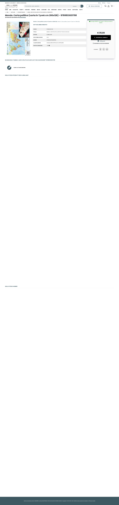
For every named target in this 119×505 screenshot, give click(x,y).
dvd (49, 9)
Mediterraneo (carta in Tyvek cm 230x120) (59, 412)
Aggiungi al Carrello (102, 37)
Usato (81, 9)
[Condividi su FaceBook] (100, 49)
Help (104, 2)
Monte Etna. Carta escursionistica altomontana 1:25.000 (59, 99)
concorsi (27, 9)
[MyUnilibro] (108, 6)
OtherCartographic (51, 40)
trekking (33, 9)
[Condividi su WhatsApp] (107, 49)
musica (59, 9)
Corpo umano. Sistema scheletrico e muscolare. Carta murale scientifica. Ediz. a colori (59, 310)
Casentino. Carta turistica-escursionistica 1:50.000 (59, 133)
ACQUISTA (60, 108)
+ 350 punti (102, 41)
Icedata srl (86, 500)
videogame (54, 9)
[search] (82, 6)
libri (10, 9)
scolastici (15, 9)
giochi (69, 9)
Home (6, 9)
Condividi (96, 49)
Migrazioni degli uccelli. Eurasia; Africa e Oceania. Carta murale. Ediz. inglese (59, 378)
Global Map (49, 34)
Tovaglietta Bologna (59, 446)
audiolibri (43, 9)
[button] (112, 6)
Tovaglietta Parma (59, 480)
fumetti (21, 9)
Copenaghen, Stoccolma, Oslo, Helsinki (60, 344)
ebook (38, 9)
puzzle (64, 9)
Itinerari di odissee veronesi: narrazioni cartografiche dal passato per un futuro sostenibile (59, 201)
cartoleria (75, 9)
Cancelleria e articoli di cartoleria (55, 42)
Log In (109, 2)
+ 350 (48, 45)
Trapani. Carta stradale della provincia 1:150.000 (59, 235)
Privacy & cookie (92, 500)
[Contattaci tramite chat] (105, 6)
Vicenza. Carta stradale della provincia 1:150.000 (59, 167)
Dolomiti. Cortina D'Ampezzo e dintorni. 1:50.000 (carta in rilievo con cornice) (59, 269)
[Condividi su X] (103, 49)
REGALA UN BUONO (95, 6)
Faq (100, 2)
